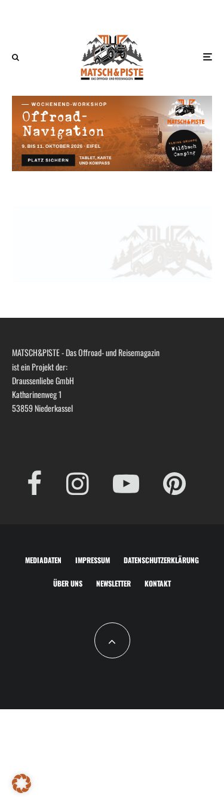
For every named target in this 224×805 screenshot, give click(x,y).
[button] (21, 783)
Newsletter (113, 583)
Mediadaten (43, 560)
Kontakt (158, 583)
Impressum (92, 560)
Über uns (67, 583)
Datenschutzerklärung (161, 560)
